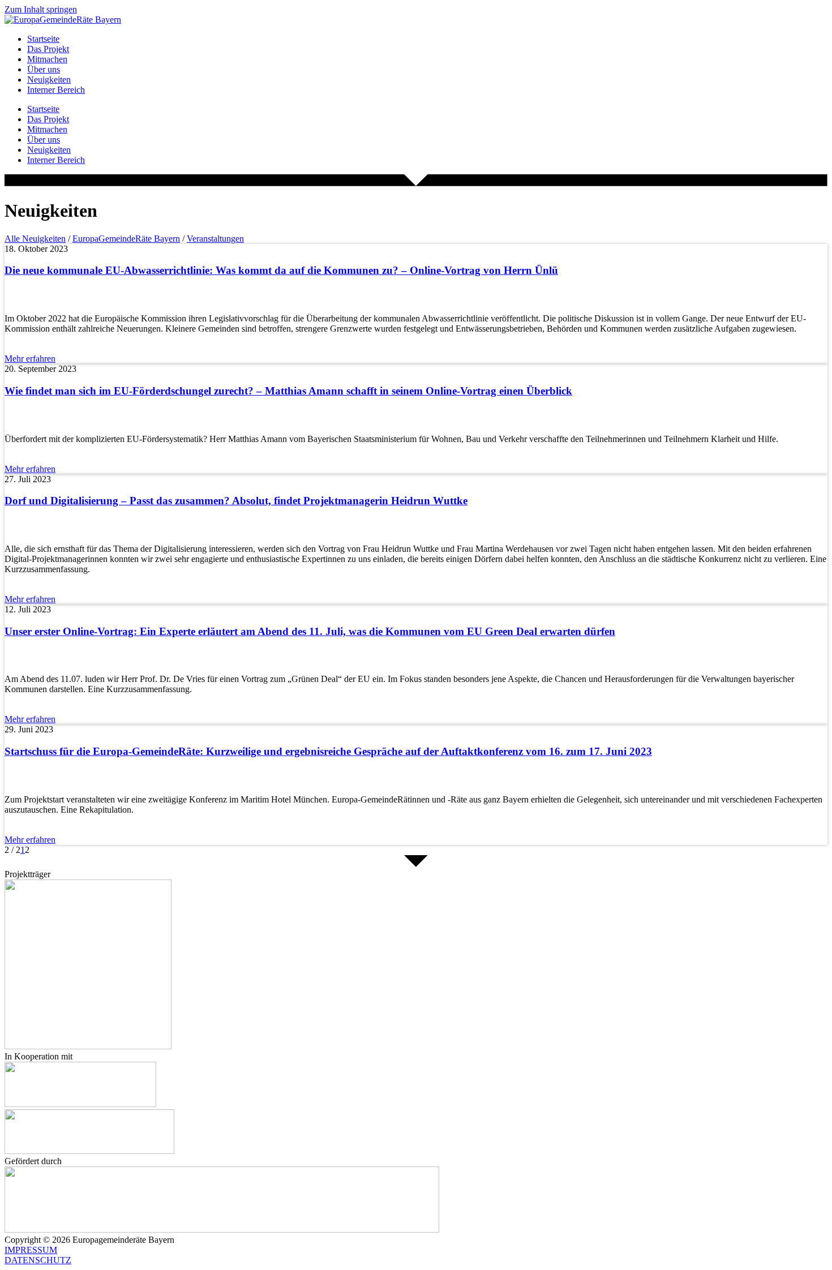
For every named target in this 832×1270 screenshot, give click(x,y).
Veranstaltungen (215, 238)
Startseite (43, 39)
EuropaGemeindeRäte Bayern (126, 238)
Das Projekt (48, 49)
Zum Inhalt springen (41, 9)
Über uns (43, 69)
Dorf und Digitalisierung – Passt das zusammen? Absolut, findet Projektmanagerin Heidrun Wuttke (236, 501)
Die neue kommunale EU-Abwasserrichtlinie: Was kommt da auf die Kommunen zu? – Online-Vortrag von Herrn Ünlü (281, 270)
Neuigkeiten (49, 79)
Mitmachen (47, 59)
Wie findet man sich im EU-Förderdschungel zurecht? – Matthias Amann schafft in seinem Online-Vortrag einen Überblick (288, 391)
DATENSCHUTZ (38, 1260)
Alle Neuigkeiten (35, 238)
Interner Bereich (56, 90)
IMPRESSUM (31, 1250)
